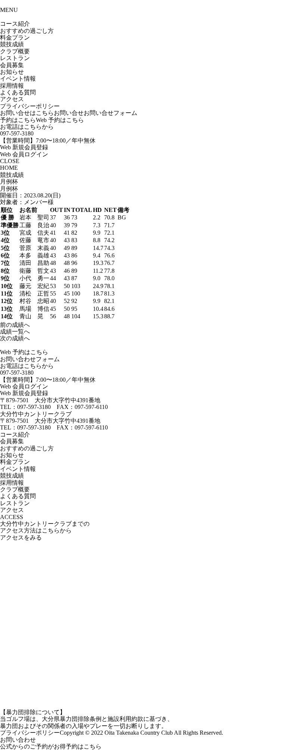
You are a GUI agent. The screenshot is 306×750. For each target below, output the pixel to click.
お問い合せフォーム (110, 113)
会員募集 (12, 65)
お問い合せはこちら (27, 113)
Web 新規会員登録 (24, 147)
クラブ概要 (15, 51)
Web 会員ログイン (24, 154)
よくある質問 (18, 92)
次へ (15, 338)
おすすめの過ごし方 (27, 448)
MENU (9, 10)
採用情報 (12, 85)
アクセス (12, 99)
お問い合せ (69, 113)
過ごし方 (27, 31)
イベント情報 (18, 78)
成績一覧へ (15, 331)
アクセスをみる (21, 537)
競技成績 (12, 44)
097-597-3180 (17, 133)
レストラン (15, 58)
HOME (9, 168)
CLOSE (9, 161)
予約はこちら (18, 120)
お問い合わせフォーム (30, 359)
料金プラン (15, 37)
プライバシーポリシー (30, 106)
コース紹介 (15, 24)
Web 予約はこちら (60, 120)
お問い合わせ (18, 740)
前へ (15, 325)
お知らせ (12, 72)
